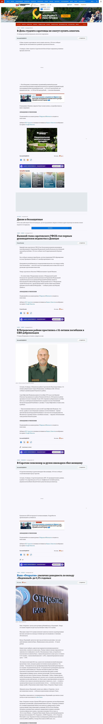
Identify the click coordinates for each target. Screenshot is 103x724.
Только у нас (29, 24)
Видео (12, 1)
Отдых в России (54, 24)
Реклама (76, 4)
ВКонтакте (48, 116)
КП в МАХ (48, 24)
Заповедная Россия (63, 24)
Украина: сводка (41, 24)
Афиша (77, 24)
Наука (71, 1)
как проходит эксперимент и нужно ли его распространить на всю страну (47, 98)
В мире (46, 1)
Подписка (83, 4)
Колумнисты (82, 1)
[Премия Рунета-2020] (34, 4)
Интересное (23, 572)
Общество (33, 1)
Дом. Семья (19, 216)
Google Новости (30, 124)
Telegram (41, 116)
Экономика (40, 1)
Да (41, 9)
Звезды (51, 1)
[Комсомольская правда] (23, 5)
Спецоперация (19, 1)
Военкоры (35, 24)
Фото (8, 1)
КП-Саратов (28, 123)
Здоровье (57, 1)
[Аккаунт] (101, 1)
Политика (26, 1)
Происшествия (71, 24)
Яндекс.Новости (50, 123)
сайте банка (39, 697)
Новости (24, 24)
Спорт (75, 1)
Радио (70, 4)
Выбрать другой (46, 9)
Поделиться (82, 38)
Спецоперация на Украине (26, 447)
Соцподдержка (65, 1)
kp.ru (62, 156)
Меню (2, 1)
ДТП (22, 559)
